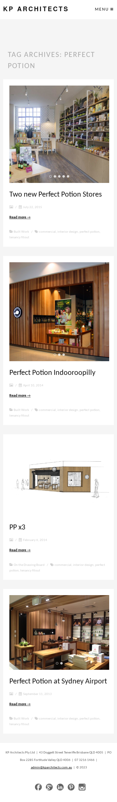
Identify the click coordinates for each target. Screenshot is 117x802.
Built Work (21, 232)
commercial (47, 232)
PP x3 (17, 527)
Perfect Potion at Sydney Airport (58, 681)
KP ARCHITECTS (36, 9)
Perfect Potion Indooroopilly (52, 373)
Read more (20, 217)
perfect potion (90, 232)
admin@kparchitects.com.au (51, 767)
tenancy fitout (19, 237)
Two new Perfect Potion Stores (55, 194)
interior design (67, 232)
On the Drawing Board (29, 565)
